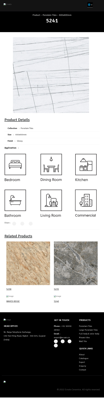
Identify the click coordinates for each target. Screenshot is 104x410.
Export (82, 362)
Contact (82, 370)
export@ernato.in (62, 337)
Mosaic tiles (84, 337)
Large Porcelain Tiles (88, 330)
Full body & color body (89, 334)
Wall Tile (83, 341)
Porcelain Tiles (50, 15)
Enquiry (82, 366)
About (82, 354)
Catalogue (83, 358)
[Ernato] (8, 4)
